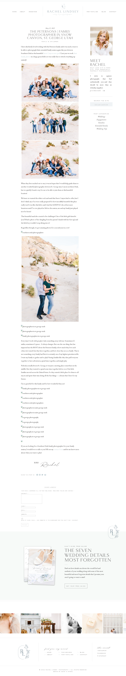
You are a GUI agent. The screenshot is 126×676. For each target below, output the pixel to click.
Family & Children (50, 41)
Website (24, 514)
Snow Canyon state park (51, 53)
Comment (24, 493)
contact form (58, 449)
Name (23, 506)
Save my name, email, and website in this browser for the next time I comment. (50, 520)
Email (23, 510)
